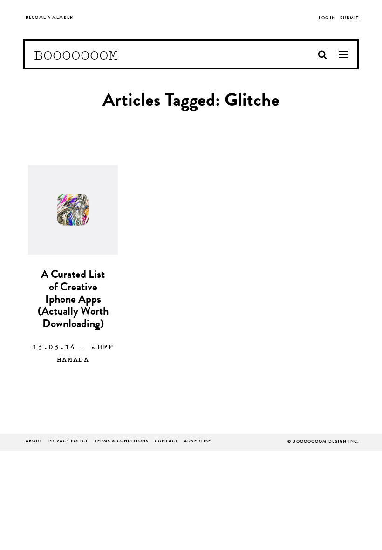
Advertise (197, 442)
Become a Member (49, 18)
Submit (349, 18)
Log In (327, 18)
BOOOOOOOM (76, 54)
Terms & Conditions (122, 442)
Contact (166, 442)
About (34, 442)
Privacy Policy (68, 442)
